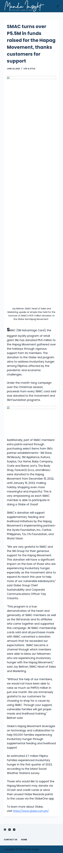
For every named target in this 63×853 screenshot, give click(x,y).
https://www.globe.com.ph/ (31, 811)
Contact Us (10, 839)
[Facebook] (5, 829)
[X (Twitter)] (9, 829)
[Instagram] (14, 829)
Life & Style (29, 68)
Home (24, 839)
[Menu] (57, 6)
